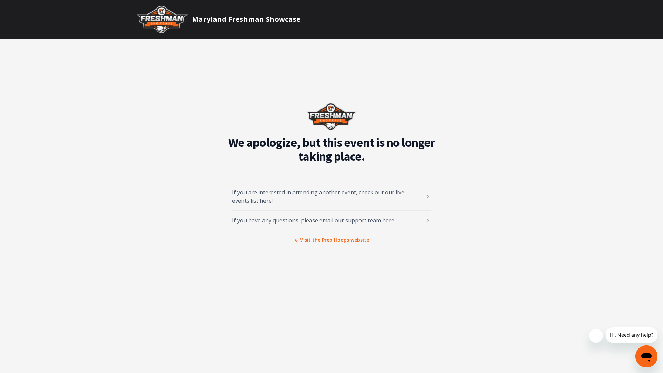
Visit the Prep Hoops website (331, 240)
